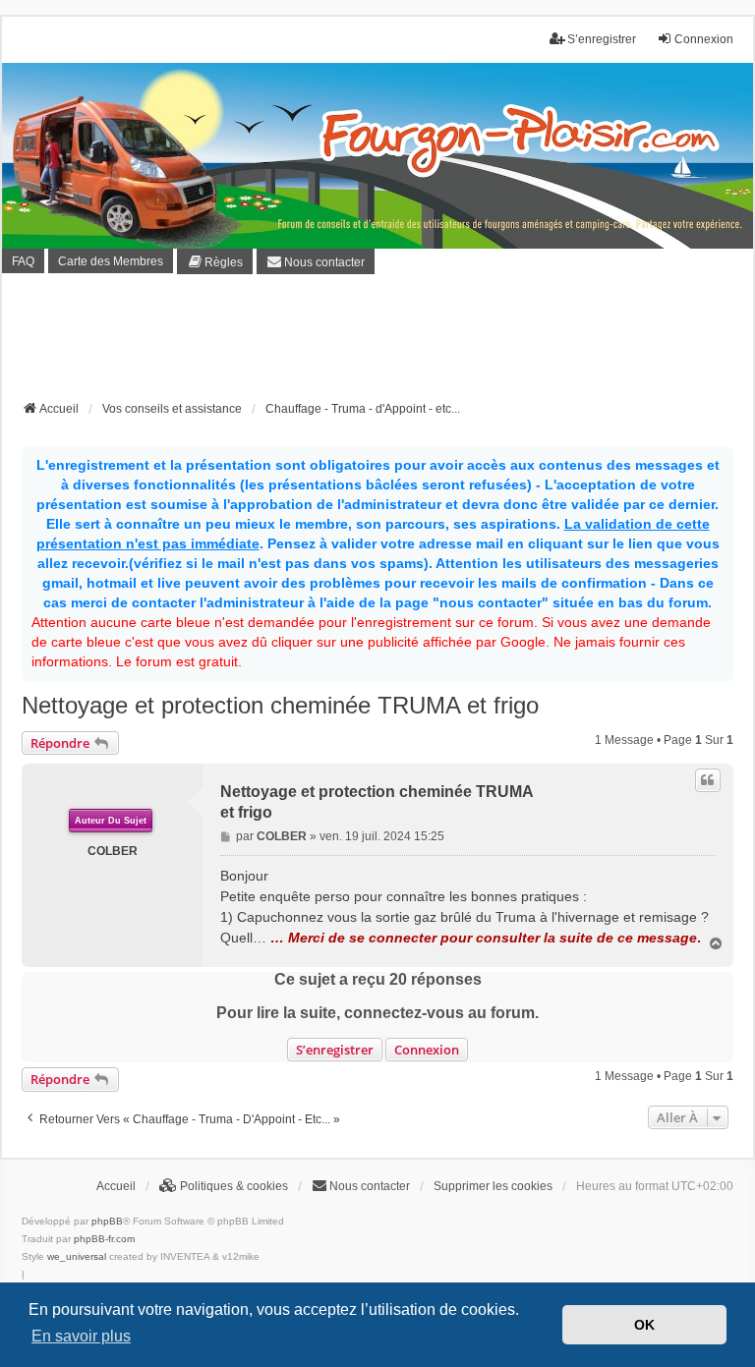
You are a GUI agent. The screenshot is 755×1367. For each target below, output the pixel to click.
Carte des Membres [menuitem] (110, 261)
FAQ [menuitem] (23, 261)
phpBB (107, 1221)
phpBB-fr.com (104, 1238)
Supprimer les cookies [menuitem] (493, 1186)
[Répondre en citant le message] (708, 780)
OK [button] (644, 1325)
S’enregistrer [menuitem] (601, 39)
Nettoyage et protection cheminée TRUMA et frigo (280, 705)
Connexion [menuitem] (703, 39)
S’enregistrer (335, 1049)
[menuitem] (215, 261)
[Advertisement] (379, 343)
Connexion (426, 1049)
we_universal (76, 1256)
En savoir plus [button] (81, 1336)
